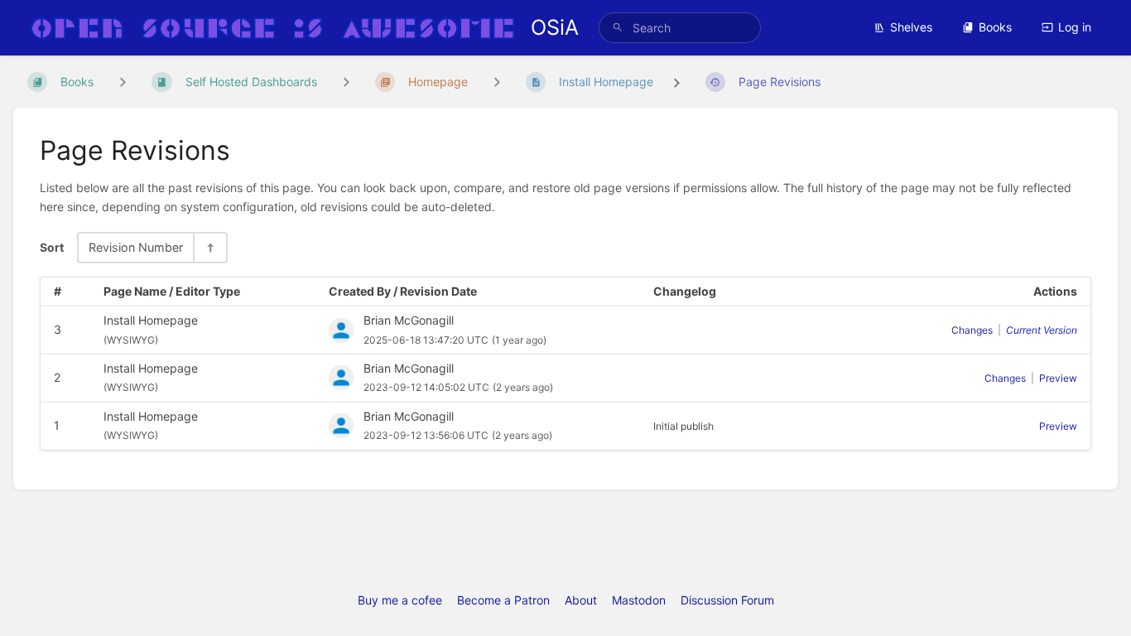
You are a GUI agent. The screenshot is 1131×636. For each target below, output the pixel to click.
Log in (1074, 27)
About (581, 600)
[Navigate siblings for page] (497, 81)
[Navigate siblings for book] (122, 81)
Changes (972, 330)
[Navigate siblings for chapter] (346, 81)
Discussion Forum (727, 600)
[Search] (617, 28)
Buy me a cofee (400, 600)
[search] (680, 27)
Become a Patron (503, 600)
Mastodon (639, 600)
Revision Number (136, 247)
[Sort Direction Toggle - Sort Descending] (209, 247)
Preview (1058, 378)
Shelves (911, 27)
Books (995, 27)
